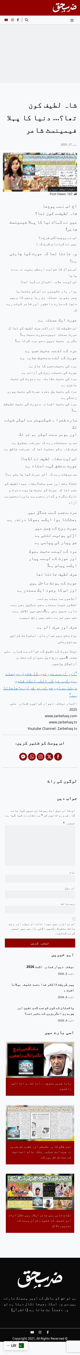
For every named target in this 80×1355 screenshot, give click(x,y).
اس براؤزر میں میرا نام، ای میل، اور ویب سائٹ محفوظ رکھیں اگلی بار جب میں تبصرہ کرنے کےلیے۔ (42, 928)
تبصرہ (69, 823)
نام (72, 872)
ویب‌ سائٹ (68, 903)
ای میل (70, 888)
